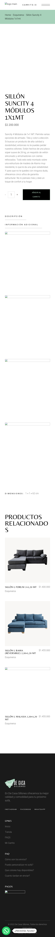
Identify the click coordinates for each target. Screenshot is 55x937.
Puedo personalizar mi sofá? (19, 864)
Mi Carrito (10, 843)
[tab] (15, 216)
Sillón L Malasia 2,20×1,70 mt (21, 718)
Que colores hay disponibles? (19, 870)
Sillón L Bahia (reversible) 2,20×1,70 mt (20, 652)
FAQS (7, 837)
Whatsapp (40, 809)
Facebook (25, 809)
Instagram (11, 809)
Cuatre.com (32, 933)
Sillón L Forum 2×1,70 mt (21, 586)
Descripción (14, 216)
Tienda (8, 832)
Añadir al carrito (36, 194)
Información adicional (21, 225)
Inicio (7, 826)
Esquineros (10, 591)
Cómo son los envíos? (16, 859)
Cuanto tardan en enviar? (17, 875)
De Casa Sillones (22, 924)
